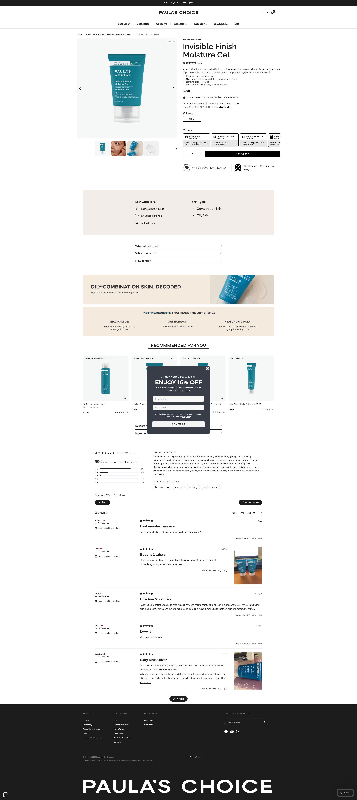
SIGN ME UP (178, 424)
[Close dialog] (207, 368)
